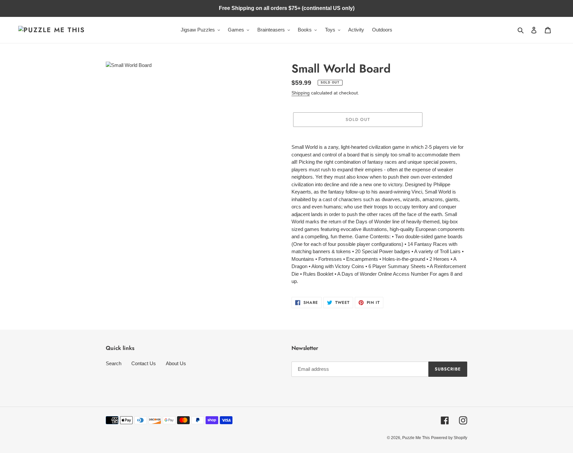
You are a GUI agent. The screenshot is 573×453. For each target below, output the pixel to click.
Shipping (300, 92)
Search (113, 363)
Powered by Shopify (449, 437)
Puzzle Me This (416, 437)
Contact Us (143, 363)
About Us (176, 363)
